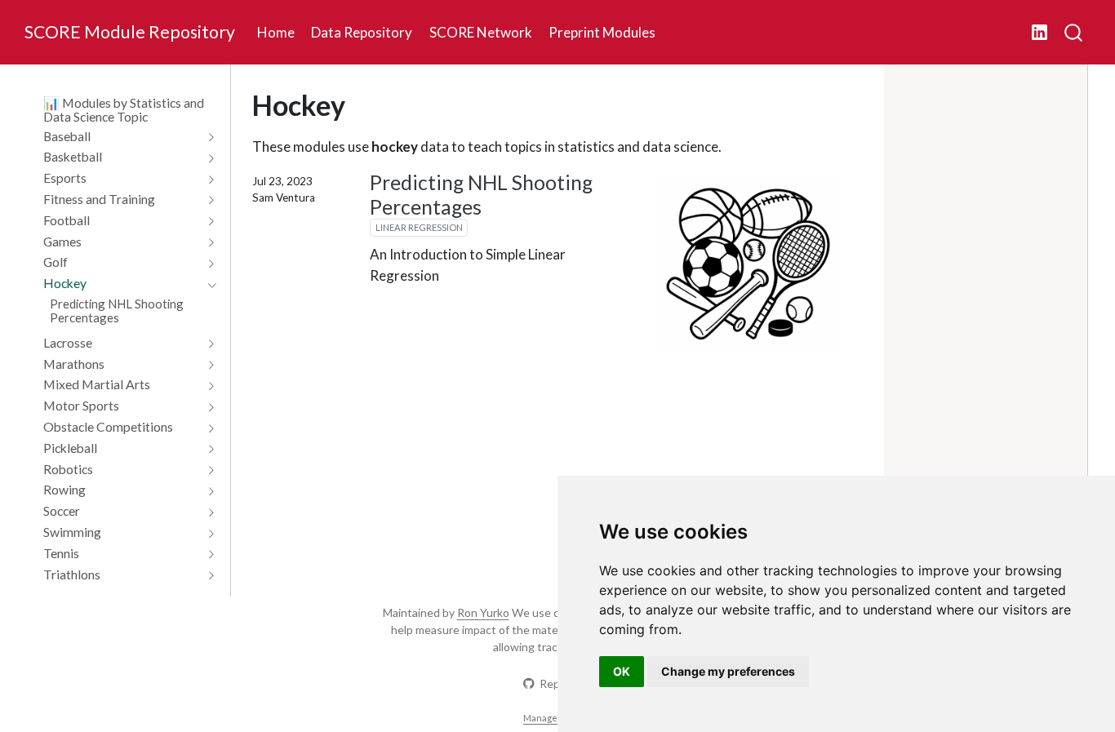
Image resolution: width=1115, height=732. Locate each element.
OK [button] (621, 671)
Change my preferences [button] (728, 671)
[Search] (1073, 32)
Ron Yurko (483, 612)
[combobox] (1074, 32)
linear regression (419, 227)
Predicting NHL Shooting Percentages (481, 195)
